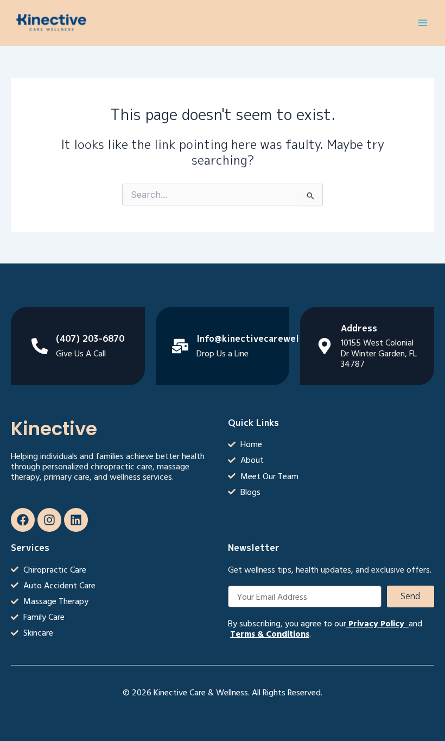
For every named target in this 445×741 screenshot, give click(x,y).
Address (359, 328)
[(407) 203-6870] (39, 346)
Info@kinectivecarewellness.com (269, 338)
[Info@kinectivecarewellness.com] (180, 346)
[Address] (324, 346)
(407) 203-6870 (90, 338)
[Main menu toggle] (422, 22)
